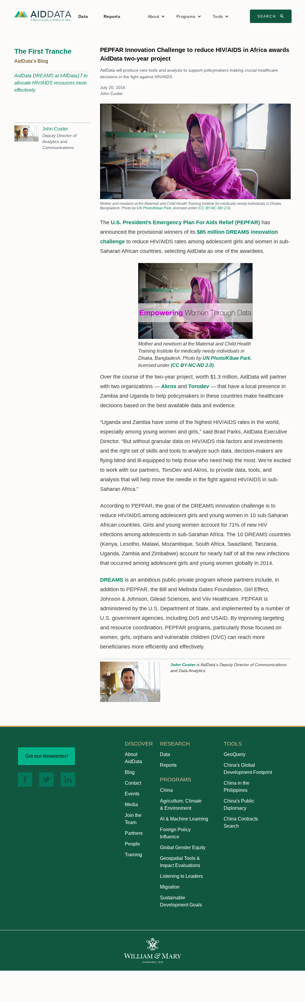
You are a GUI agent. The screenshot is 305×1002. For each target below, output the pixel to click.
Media (131, 804)
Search (271, 16)
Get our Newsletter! (46, 756)
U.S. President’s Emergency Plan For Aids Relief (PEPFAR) (185, 222)
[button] (156, 16)
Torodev (198, 386)
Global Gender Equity (183, 847)
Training (133, 854)
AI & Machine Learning (184, 818)
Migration (170, 886)
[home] (42, 16)
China (166, 790)
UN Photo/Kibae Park (154, 208)
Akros (168, 386)
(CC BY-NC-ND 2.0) (214, 208)
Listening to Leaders (181, 876)
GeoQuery (234, 754)
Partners (134, 833)
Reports (112, 16)
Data (83, 16)
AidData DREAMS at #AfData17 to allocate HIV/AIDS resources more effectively (51, 83)
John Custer (55, 128)
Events (132, 793)
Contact (133, 783)
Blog (130, 772)
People (132, 843)
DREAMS (111, 580)
